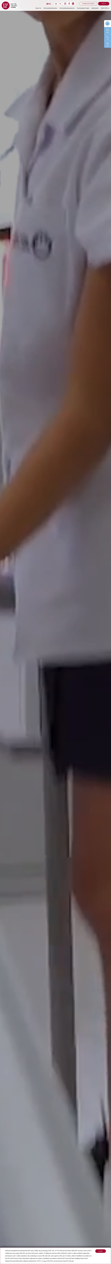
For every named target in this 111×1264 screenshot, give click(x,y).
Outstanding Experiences (67, 8)
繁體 (49, 4)
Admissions (94, 8)
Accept (100, 1251)
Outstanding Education (50, 8)
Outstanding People (83, 8)
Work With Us (105, 8)
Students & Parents (88, 3)
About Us (38, 8)
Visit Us (103, 3)
